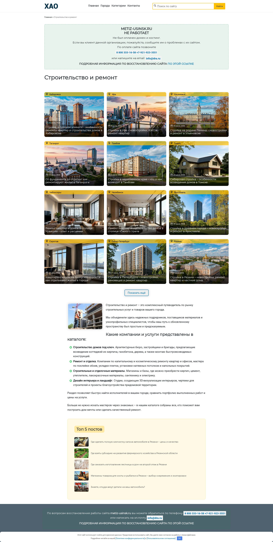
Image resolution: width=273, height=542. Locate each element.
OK (179, 538)
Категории (118, 5)
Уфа (113, 94)
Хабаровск (55, 94)
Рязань (177, 241)
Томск (177, 143)
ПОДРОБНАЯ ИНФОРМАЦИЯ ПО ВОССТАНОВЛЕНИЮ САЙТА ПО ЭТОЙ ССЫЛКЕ (136, 523)
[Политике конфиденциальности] (130, 538)
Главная (93, 5)
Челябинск (117, 192)
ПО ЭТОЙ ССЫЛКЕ (181, 63)
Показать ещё (136, 292)
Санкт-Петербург (120, 241)
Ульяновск (179, 94)
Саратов (53, 241)
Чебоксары (55, 192)
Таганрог (54, 143)
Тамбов (115, 143)
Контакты (133, 5)
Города (105, 5)
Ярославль (179, 192)
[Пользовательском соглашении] (161, 538)
